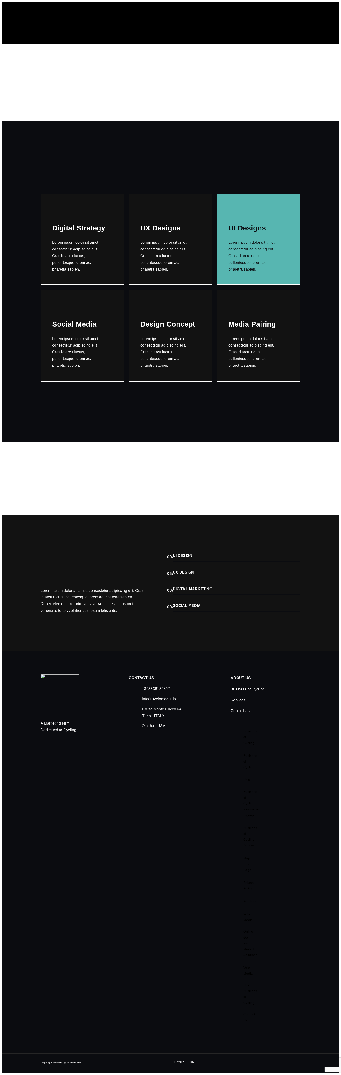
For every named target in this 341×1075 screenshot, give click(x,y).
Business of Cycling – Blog (245, 767)
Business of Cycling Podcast (245, 836)
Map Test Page (245, 864)
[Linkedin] (298, 1063)
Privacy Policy (245, 885)
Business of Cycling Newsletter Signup (245, 803)
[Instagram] (293, 1063)
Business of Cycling (248, 689)
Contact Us (240, 711)
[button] (263, 689)
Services (238, 700)
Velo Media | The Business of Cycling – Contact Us (245, 994)
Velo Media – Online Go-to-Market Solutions (245, 934)
